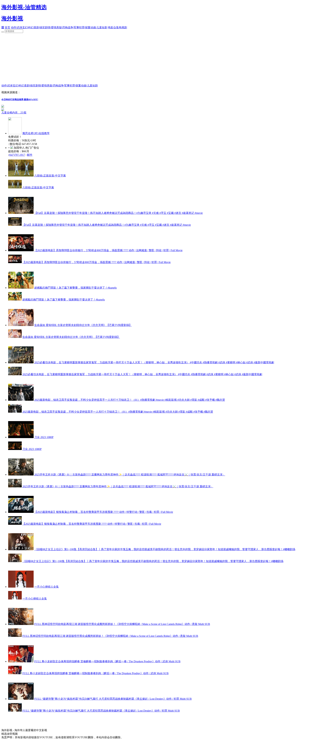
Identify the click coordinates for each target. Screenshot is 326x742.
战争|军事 (73, 27)
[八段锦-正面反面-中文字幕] (21, 175)
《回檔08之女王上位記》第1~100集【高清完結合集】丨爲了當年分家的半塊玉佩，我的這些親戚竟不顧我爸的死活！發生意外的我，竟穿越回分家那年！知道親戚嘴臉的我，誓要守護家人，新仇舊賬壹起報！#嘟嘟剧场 (164, 549)
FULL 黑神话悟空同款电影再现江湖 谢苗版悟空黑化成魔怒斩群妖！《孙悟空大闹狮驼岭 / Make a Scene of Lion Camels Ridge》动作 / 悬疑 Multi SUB (122, 624)
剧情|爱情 (50, 27)
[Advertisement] (163, 58)
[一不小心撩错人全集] (21, 586)
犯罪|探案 (84, 27)
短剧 (104, 27)
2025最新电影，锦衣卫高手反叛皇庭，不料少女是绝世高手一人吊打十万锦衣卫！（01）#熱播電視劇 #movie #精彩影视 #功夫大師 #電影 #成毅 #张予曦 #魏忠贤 (129, 399)
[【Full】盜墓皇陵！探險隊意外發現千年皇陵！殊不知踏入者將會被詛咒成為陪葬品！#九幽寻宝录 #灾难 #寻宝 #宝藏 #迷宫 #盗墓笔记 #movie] (21, 212)
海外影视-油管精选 (24, 7)
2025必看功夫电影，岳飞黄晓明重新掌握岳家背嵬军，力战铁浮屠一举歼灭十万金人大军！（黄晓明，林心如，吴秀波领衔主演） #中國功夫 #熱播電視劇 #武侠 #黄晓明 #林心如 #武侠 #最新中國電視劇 (154, 362)
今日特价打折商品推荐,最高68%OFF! (19, 99)
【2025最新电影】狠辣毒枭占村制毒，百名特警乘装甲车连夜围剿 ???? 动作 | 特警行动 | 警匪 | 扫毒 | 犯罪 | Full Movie (103, 511)
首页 (7, 27)
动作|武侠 (16, 27)
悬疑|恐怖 (62, 27)
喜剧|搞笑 (39, 27)
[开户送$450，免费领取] (2, 106)
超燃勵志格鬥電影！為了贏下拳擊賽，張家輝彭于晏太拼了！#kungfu (75, 287)
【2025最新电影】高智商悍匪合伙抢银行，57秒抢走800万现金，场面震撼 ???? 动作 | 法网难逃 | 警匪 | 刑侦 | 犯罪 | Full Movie (108, 250)
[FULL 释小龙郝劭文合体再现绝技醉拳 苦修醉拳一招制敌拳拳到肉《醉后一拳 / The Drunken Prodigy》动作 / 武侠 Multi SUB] (21, 661)
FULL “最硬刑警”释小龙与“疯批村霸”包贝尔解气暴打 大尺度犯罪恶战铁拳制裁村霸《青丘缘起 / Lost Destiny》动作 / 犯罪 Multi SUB (113, 698)
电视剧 (123, 27)
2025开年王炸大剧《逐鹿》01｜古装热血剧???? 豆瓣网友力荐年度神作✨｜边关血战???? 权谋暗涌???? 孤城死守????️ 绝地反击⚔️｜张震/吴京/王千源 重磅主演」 (129, 474)
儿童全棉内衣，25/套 (13, 112)
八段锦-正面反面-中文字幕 (50, 175)
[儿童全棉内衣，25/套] (43, 109)
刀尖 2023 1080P (43, 437)
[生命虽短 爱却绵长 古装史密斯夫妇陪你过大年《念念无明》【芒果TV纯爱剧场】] (21, 325)
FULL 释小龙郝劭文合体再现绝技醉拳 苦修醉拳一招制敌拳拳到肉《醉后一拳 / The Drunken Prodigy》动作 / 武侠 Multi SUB (107, 661)
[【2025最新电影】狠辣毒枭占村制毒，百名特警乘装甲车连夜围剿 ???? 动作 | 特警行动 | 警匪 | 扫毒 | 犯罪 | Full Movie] (21, 511)
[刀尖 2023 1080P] (21, 437)
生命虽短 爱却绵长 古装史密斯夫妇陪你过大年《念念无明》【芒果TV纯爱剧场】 (83, 325)
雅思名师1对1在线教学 (36, 133)
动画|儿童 (96, 27)
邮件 (29, 154)
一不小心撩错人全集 (46, 586)
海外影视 (12, 18)
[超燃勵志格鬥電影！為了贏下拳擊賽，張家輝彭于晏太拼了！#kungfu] (21, 287)
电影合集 (113, 27)
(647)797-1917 (17, 154)
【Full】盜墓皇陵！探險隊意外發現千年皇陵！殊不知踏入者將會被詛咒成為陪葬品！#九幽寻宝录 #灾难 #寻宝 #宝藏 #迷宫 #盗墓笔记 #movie (118, 212)
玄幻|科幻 (28, 27)
